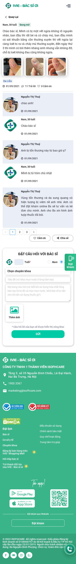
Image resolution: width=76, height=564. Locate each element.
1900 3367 (15, 383)
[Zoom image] (12, 67)
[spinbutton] (19, 262)
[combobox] (7, 271)
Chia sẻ (64, 238)
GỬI (38, 334)
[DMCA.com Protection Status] (11, 421)
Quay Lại (13, 17)
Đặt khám (38, 523)
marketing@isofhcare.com (24, 390)
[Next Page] (34, 232)
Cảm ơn (41, 238)
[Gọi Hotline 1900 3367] (69, 549)
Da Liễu (7, 81)
